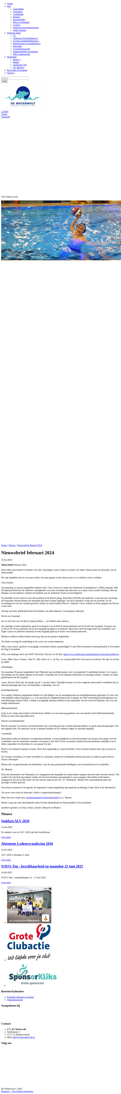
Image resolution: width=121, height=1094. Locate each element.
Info (9, 6)
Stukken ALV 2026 (15, 821)
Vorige (4, 114)
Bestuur (16, 17)
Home (10, 3)
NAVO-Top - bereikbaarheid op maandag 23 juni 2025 (42, 866)
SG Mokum (18, 67)
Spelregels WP (20, 65)
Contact (16, 25)
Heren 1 (17, 59)
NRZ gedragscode (21, 54)
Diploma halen (14, 33)
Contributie (18, 14)
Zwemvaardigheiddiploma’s (26, 41)
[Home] (23, 109)
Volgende (5, 117)
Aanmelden (18, 9)
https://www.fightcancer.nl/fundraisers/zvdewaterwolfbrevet (91, 654)
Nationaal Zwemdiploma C (25, 38)
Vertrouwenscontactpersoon (26, 27)
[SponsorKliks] (33, 985)
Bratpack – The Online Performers (17, 1091)
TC (14, 35)
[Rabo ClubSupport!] (29, 922)
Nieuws (10, 73)
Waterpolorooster (15, 1000)
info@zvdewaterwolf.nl (24, 1037)
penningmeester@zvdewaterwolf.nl (42, 797)
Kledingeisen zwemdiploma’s (26, 43)
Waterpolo (12, 57)
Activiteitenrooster (21, 49)
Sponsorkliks (19, 19)
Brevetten (17, 46)
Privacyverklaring (21, 22)
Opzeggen (18, 11)
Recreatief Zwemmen (17, 70)
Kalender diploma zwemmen (20, 997)
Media (16, 62)
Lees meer (6, 837)
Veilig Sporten (19, 30)
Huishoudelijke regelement (25, 51)
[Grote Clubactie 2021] (29, 960)
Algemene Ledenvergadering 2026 (27, 843)
